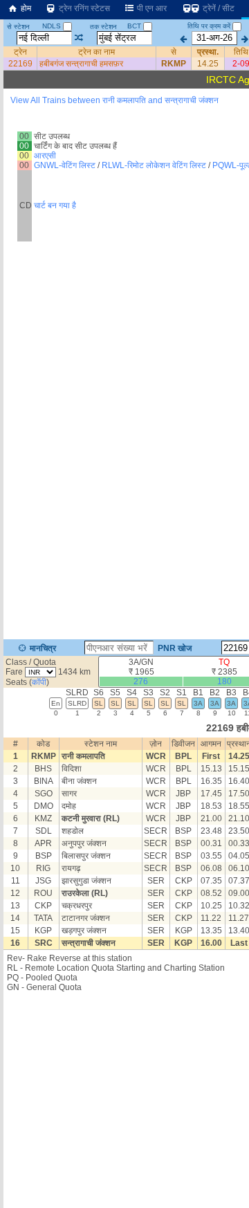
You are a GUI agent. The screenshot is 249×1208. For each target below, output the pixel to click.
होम (25, 8)
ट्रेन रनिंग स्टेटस (83, 8)
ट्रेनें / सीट (217, 8)
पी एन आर (151, 8)
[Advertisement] (124, 144)
